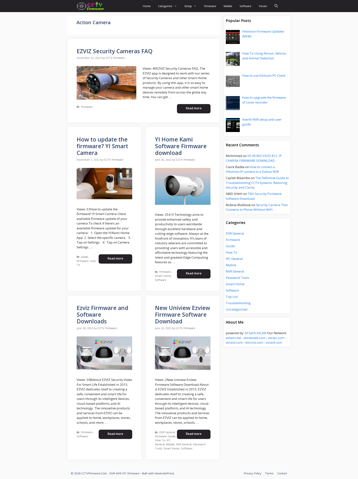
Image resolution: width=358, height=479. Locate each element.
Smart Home (163, 276)
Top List (232, 297)
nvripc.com (276, 338)
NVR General (183, 444)
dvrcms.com (254, 342)
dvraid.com (234, 342)
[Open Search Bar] (276, 6)
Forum (263, 6)
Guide (84, 257)
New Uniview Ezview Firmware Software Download (182, 314)
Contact (282, 473)
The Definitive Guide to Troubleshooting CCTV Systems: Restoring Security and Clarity (257, 183)
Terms (269, 473)
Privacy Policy (252, 473)
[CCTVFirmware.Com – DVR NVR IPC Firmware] (90, 6)
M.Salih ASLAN (255, 333)
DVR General (167, 432)
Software (245, 6)
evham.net (233, 338)
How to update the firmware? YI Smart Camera (102, 146)
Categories (165, 6)
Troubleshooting (238, 303)
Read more (194, 108)
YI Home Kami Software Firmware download (181, 146)
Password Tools (237, 278)
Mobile (228, 6)
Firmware (210, 6)
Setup (188, 6)
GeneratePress (164, 473)
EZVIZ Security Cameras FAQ (115, 51)
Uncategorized (236, 309)
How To (160, 440)
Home (147, 6)
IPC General (234, 259)
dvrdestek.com (254, 338)
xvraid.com (274, 342)
